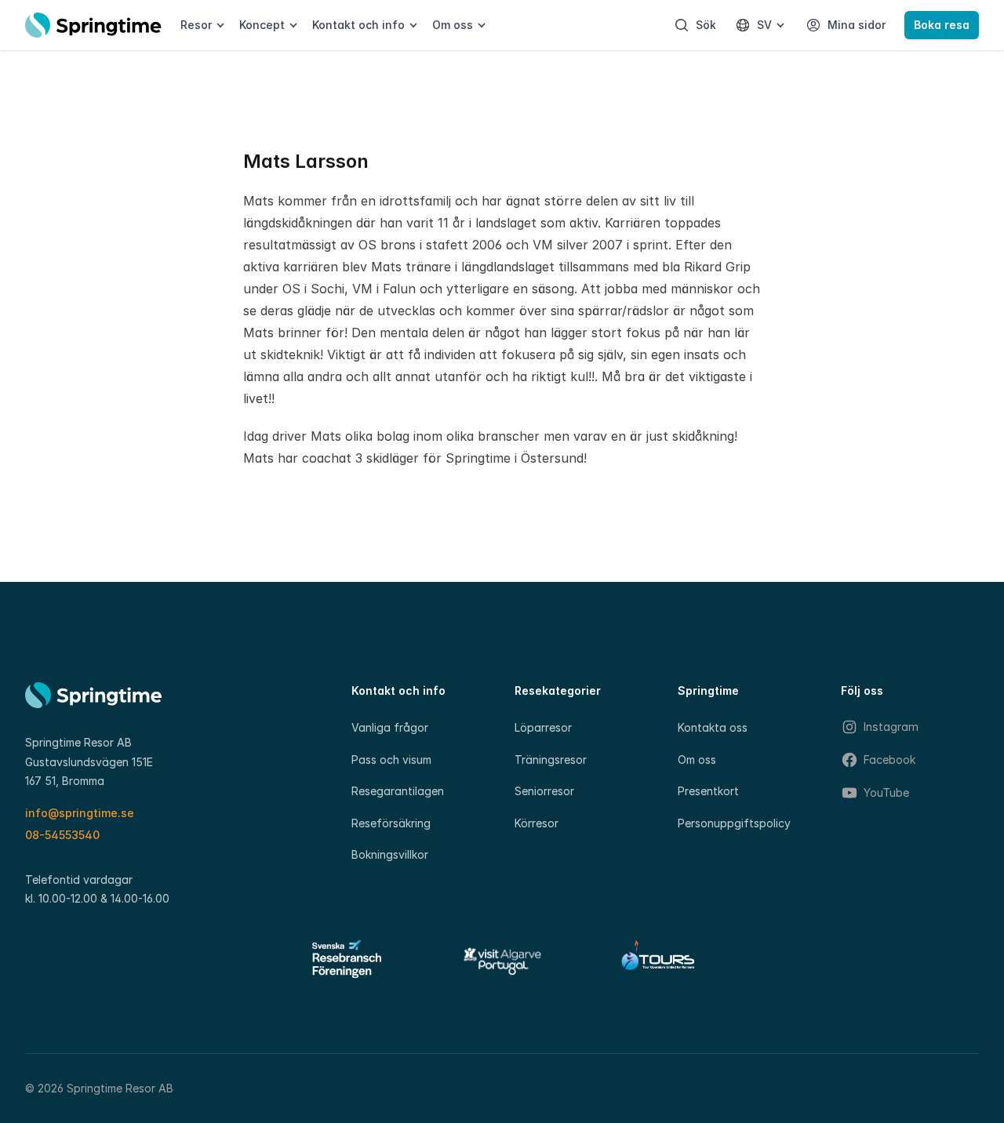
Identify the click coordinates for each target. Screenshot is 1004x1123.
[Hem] (93, 25)
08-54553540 (62, 834)
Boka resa (941, 24)
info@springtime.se (79, 813)
